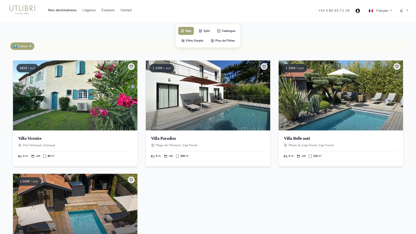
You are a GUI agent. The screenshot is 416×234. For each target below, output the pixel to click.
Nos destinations (62, 10)
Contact (126, 10)
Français (382, 10)
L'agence (89, 10)
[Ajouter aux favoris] (131, 66)
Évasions (108, 10)
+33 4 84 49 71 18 (333, 11)
